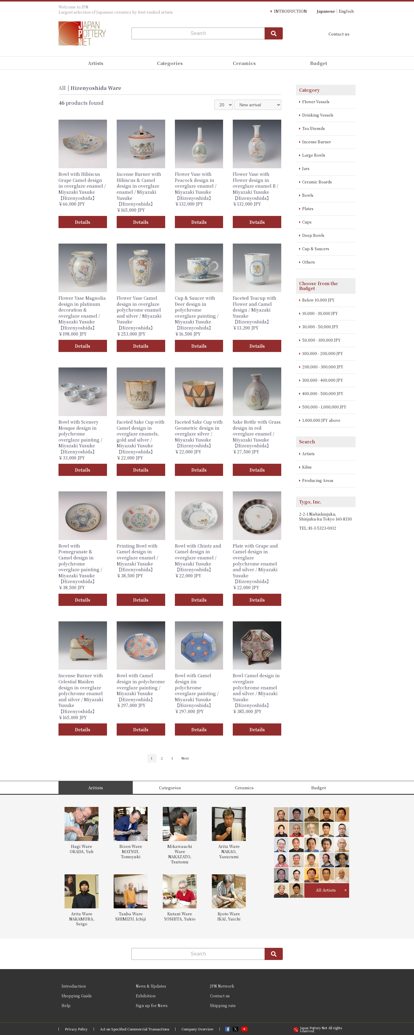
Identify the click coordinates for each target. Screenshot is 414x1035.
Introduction (74, 986)
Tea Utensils (313, 128)
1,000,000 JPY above (321, 420)
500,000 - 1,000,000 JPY (324, 406)
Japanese (326, 11)
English (346, 11)
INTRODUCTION (290, 11)
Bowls (307, 195)
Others (308, 262)
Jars (305, 168)
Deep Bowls (313, 235)
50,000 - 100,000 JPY (321, 340)
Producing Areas (317, 480)
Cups (307, 221)
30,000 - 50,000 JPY (320, 326)
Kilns (307, 467)
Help (66, 1005)
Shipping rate (223, 1005)
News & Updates (151, 986)
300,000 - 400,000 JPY (322, 380)
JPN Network (222, 986)
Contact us (339, 34)
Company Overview (197, 1029)
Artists (308, 453)
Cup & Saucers (315, 248)
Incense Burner (316, 141)
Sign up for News (152, 1005)
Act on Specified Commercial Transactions (134, 1029)
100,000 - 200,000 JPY (322, 353)
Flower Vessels (315, 101)
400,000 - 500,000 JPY (322, 393)
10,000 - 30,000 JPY (320, 313)
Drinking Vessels (317, 115)
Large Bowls (313, 155)
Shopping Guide (77, 995)
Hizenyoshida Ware (96, 87)
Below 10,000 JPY (318, 299)
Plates (307, 208)
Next (185, 758)
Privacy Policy (76, 1029)
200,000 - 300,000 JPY (322, 366)
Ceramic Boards (317, 181)
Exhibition (145, 995)
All (62, 87)
